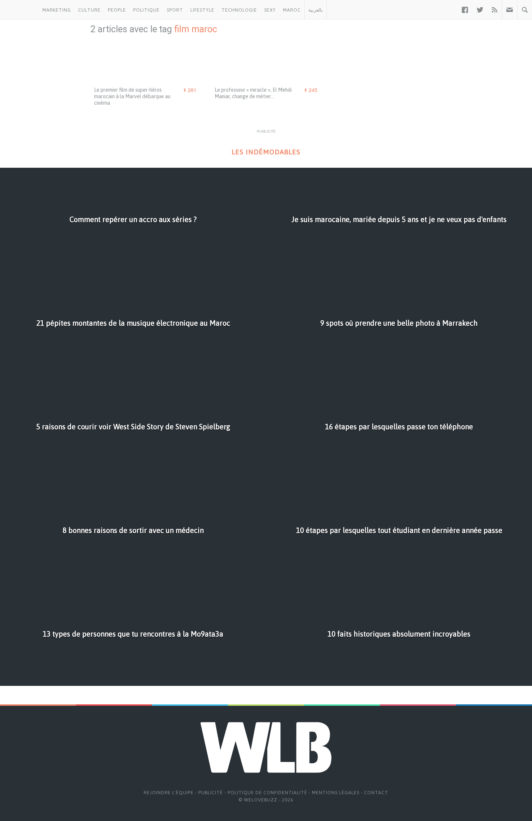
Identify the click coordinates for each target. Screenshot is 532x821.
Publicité (210, 792)
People (117, 10)
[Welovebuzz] (19, 9)
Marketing (56, 10)
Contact (376, 792)
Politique (146, 10)
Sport (175, 10)
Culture (89, 10)
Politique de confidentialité (267, 792)
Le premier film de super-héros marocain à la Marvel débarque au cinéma (132, 96)
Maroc (292, 10)
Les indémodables (266, 152)
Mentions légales (335, 792)
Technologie (239, 10)
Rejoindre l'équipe (169, 792)
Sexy (270, 10)
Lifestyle (202, 10)
